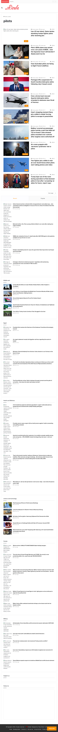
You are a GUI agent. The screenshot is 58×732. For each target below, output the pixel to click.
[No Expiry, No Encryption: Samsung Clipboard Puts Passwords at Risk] (7, 518)
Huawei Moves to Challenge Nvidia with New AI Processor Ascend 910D (31, 523)
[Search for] (2, 8)
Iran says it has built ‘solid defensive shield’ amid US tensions (28, 633)
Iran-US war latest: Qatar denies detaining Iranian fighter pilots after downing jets (42, 33)
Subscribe (52, 728)
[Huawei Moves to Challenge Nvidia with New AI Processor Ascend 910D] (7, 525)
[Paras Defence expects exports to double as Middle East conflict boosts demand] (7, 664)
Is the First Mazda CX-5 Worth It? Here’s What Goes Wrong (28, 509)
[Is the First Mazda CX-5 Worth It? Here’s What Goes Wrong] (7, 512)
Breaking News (16, 729)
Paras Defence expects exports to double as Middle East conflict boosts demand (33, 660)
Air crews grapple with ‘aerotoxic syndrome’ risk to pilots (41, 147)
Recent (15, 198)
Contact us (24, 729)
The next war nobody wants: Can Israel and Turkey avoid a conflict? (30, 641)
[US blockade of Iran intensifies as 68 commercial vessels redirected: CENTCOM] (7, 627)
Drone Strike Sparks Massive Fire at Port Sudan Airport (27, 298)
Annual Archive (37, 729)
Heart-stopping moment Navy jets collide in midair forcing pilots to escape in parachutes (42, 114)
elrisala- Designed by (33, 726)
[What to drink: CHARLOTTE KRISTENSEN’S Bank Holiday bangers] (7, 549)
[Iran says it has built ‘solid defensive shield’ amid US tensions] (7, 636)
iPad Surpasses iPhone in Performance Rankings (25, 503)
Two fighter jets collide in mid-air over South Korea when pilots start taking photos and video (43, 163)
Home (5, 16)
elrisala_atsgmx (35, 29)
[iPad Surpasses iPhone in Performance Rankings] (7, 505)
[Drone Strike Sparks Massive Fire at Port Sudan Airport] (7, 300)
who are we (30, 729)
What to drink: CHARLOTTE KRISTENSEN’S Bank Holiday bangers (29, 545)
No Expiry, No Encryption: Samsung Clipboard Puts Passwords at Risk (31, 516)
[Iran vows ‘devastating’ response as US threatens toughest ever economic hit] (7, 654)
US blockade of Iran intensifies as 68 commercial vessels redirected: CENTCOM (33, 623)
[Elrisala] (12, 7)
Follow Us (6, 686)
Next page (50, 193)
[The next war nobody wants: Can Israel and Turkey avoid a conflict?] (7, 644)
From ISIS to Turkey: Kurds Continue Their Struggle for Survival (29, 311)
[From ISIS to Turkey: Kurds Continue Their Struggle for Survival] (7, 313)
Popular (43, 198)
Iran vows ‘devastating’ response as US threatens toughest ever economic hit (33, 650)
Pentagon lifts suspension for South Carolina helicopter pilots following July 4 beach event (42, 82)
